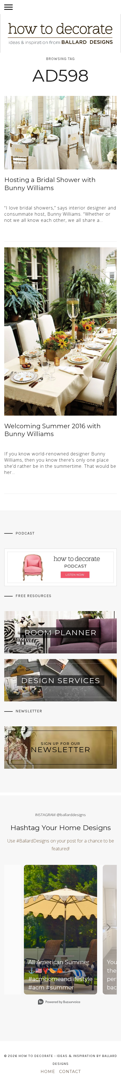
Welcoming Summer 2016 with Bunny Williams (52, 430)
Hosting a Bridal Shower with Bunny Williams (50, 184)
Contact (70, 1071)
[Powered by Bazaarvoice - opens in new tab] (59, 1002)
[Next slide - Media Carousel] (108, 927)
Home (48, 1071)
